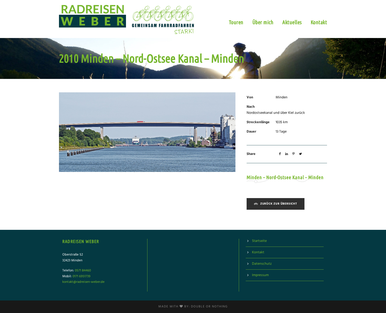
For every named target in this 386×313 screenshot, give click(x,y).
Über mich (263, 22)
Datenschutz (262, 264)
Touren (236, 22)
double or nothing (209, 306)
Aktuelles (292, 22)
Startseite (259, 241)
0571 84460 (83, 270)
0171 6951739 (81, 276)
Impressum (260, 275)
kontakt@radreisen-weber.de (83, 282)
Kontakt (319, 22)
